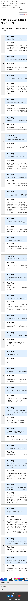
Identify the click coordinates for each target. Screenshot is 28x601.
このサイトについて (5, 582)
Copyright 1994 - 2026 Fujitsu (14, 599)
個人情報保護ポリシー (5, 586)
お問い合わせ (4, 589)
